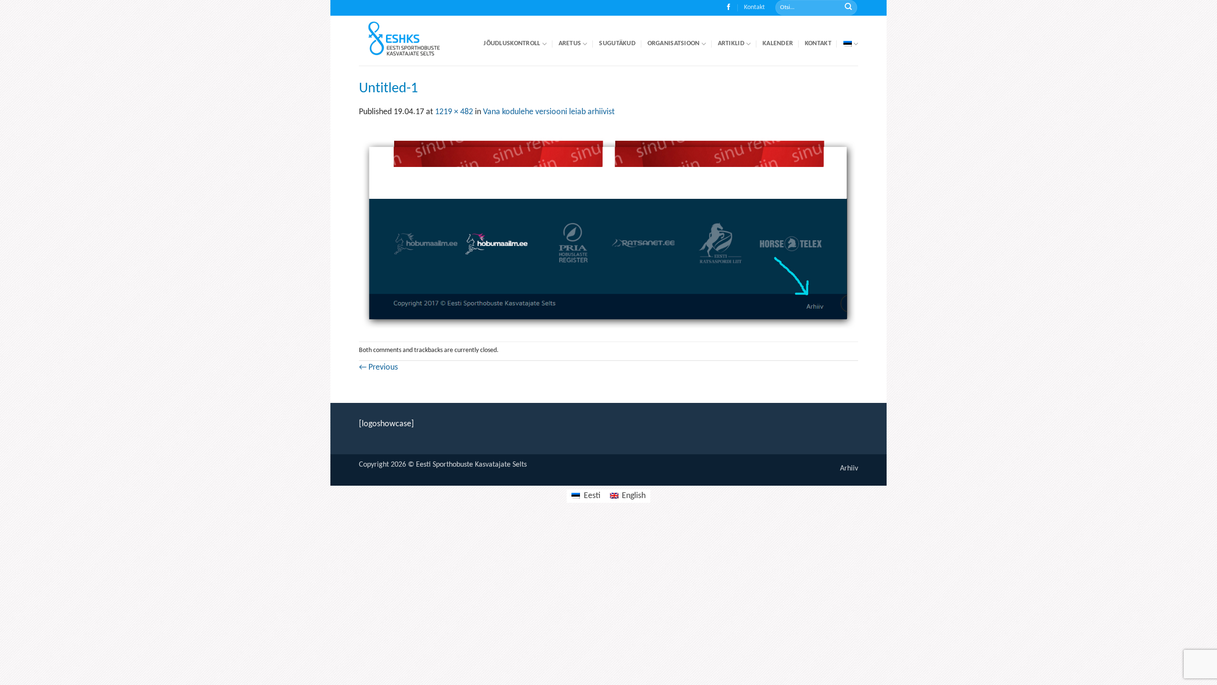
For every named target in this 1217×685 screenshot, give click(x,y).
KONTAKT (818, 43)
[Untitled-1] (608, 230)
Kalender (778, 43)
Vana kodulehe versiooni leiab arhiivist (549, 112)
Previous (378, 367)
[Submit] (848, 8)
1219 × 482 (454, 112)
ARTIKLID (731, 43)
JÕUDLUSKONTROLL (511, 43)
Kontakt (754, 7)
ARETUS (570, 43)
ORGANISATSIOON (673, 43)
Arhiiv (849, 468)
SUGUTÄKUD (617, 43)
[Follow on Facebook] (728, 8)
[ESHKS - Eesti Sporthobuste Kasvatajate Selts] (412, 41)
